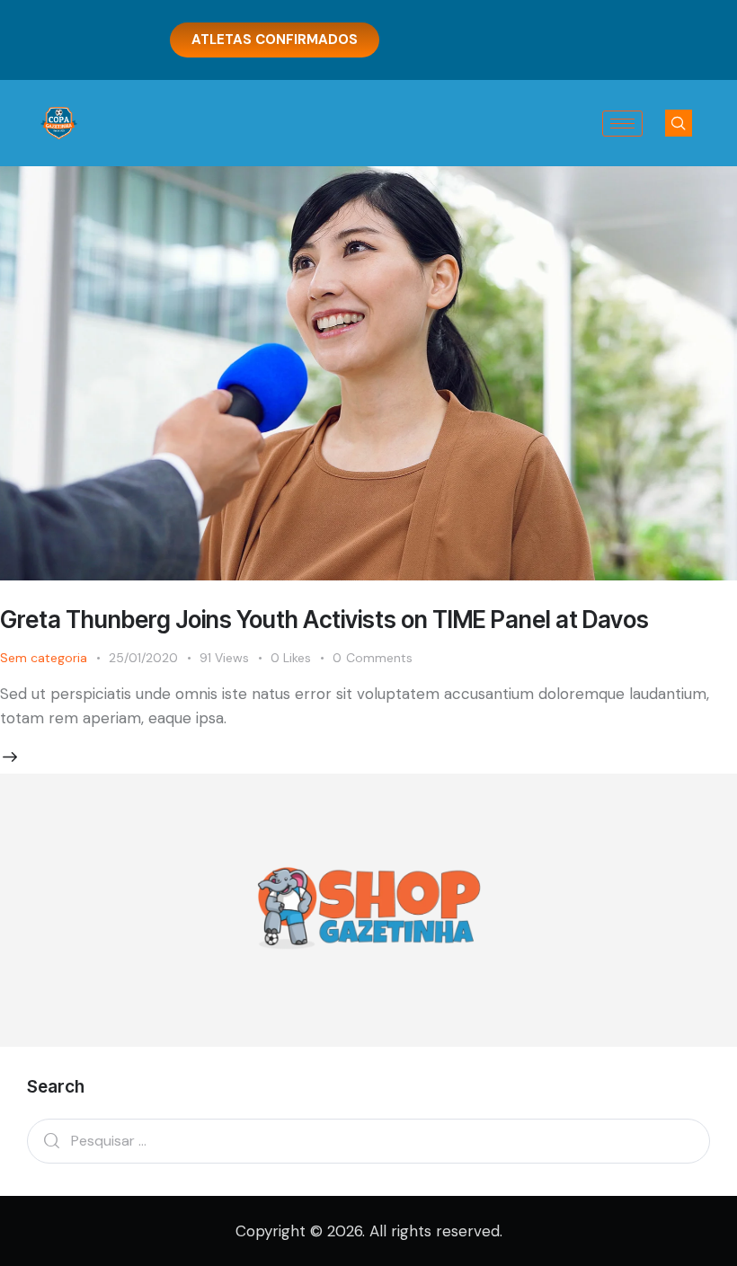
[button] (678, 123)
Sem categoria (43, 658)
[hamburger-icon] (622, 124)
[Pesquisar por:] (368, 1140)
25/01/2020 (143, 658)
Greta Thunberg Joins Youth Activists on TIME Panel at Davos (324, 619)
